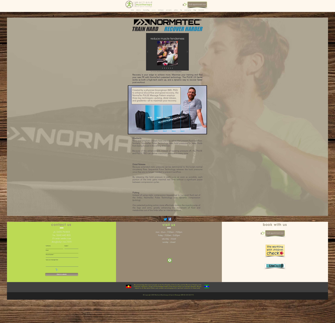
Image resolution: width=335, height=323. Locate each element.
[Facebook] (169, 219)
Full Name (48, 245)
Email (47, 250)
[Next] (187, 52)
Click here (178, 71)
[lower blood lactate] (170, 68)
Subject (66, 245)
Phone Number (49, 254)
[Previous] (147, 52)
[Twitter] (165, 219)
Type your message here (52, 259)
